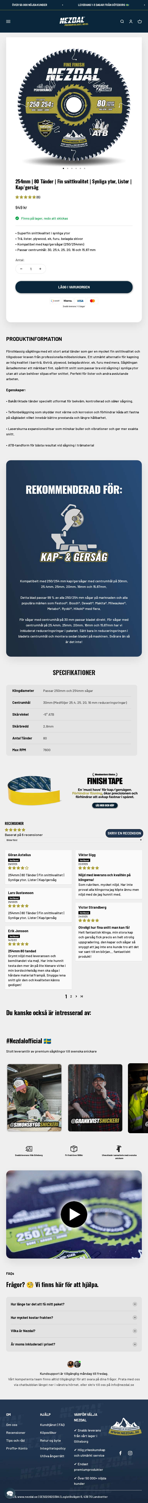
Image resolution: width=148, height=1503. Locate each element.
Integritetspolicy (53, 1448)
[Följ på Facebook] (120, 1453)
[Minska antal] (21, 268)
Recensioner (15, 1432)
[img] (38, 868)
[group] (74, 790)
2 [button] (71, 996)
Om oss (11, 1425)
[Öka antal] (40, 268)
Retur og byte (50, 1440)
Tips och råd (15, 1440)
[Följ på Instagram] (130, 1453)
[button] (26, 197)
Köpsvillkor (48, 1432)
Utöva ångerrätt (52, 1456)
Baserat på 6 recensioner (24, 835)
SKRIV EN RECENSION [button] (124, 833)
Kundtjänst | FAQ (52, 1425)
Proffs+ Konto (17, 1448)
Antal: (19, 260)
